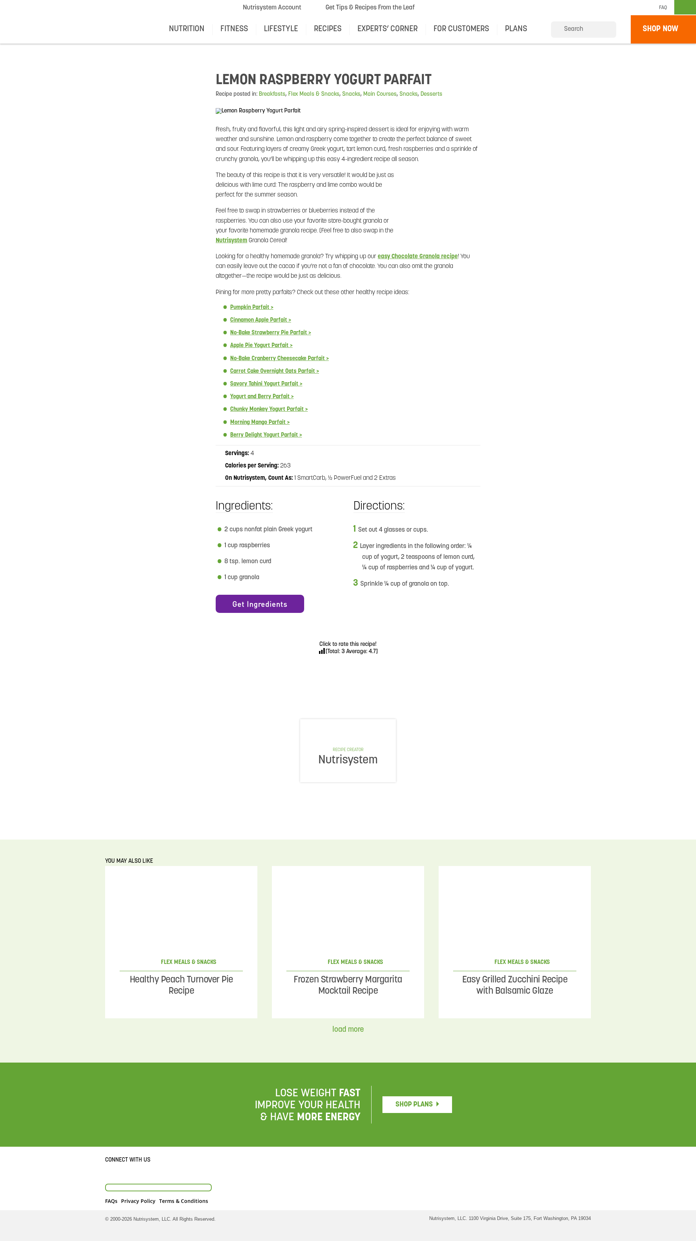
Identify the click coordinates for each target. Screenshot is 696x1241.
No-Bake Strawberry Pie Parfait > (270, 333)
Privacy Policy (138, 1200)
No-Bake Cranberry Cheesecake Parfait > (279, 359)
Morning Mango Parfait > (260, 422)
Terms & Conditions (183, 1200)
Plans (516, 29)
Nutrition (186, 29)
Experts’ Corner (387, 29)
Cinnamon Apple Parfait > (260, 320)
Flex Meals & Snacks (313, 94)
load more (348, 1030)
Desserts (431, 94)
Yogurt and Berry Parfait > (262, 397)
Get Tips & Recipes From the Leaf (370, 9)
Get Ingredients (259, 604)
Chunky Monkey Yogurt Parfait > (269, 409)
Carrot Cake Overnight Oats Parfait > (274, 371)
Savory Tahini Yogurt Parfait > (266, 384)
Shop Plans (414, 1104)
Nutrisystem (448, 7)
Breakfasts (272, 94)
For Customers (461, 29)
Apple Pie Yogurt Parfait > (261, 346)
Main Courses (380, 94)
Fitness (234, 29)
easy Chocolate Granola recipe (418, 256)
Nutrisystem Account (272, 8)
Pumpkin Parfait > (251, 307)
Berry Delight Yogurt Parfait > (266, 435)
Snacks (351, 94)
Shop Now (660, 29)
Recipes (327, 29)
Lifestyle (281, 29)
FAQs (111, 1200)
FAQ (663, 8)
